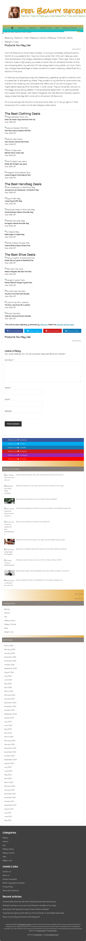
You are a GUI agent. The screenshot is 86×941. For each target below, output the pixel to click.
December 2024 (10, 657)
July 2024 (8, 676)
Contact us (7, 871)
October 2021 (9, 801)
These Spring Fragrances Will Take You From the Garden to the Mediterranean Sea (33, 913)
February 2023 (9, 741)
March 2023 (8, 737)
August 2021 (9, 809)
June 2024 (8, 680)
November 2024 (10, 661)
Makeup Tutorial (56, 37)
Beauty (21, 28)
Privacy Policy (8, 887)
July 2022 (8, 767)
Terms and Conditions (11, 890)
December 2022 (10, 748)
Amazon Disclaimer (10, 879)
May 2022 (8, 775)
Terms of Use (41, 930)
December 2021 (10, 794)
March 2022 (8, 782)
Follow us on (17, 440)
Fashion (32, 28)
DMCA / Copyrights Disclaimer (14, 883)
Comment (9, 360)
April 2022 (8, 778)
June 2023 (8, 725)
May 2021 (7, 820)
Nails (69, 37)
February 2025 (9, 649)
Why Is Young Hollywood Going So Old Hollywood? (21, 917)
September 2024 (10, 668)
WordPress (38, 934)
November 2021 (10, 797)
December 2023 (10, 703)
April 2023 (8, 733)
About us (6, 875)
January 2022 (9, 790)
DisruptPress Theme (52, 934)
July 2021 (7, 813)
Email (8, 399)
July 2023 (8, 722)
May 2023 (8, 729)
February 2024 (9, 695)
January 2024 (9, 699)
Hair (57, 28)
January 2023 (9, 744)
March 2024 (8, 691)
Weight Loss (45, 28)
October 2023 (9, 710)
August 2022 (9, 763)
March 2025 (8, 646)
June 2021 (8, 816)
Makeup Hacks (69, 28)
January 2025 (9, 653)
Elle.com (44, 324)
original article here (65, 324)
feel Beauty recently (25, 924)
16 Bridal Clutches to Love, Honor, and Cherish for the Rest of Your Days (29, 905)
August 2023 (9, 718)
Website (8, 411)
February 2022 (9, 786)
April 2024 (8, 687)
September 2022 (10, 759)
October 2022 (9, 756)
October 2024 (9, 665)
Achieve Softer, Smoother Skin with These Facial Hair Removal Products (29, 902)
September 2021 (10, 805)
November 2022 (10, 752)
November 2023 (10, 706)
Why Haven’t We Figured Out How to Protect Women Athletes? (26, 909)
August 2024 (9, 672)
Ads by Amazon (76, 49)
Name (8, 388)
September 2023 (10, 714)
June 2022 (8, 771)
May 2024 (8, 684)
